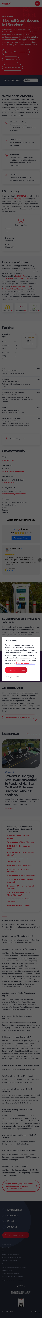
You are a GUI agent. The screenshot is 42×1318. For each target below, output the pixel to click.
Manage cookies (12, 677)
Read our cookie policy (25, 663)
